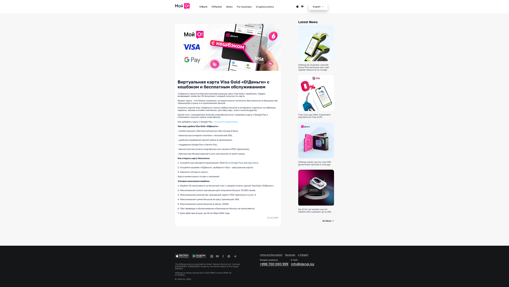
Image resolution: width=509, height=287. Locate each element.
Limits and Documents (271, 255)
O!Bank (203, 6)
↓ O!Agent (303, 255)
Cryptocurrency (265, 6)
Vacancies (290, 255)
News (229, 6)
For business (244, 6)
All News (326, 221)
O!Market (217, 6)
